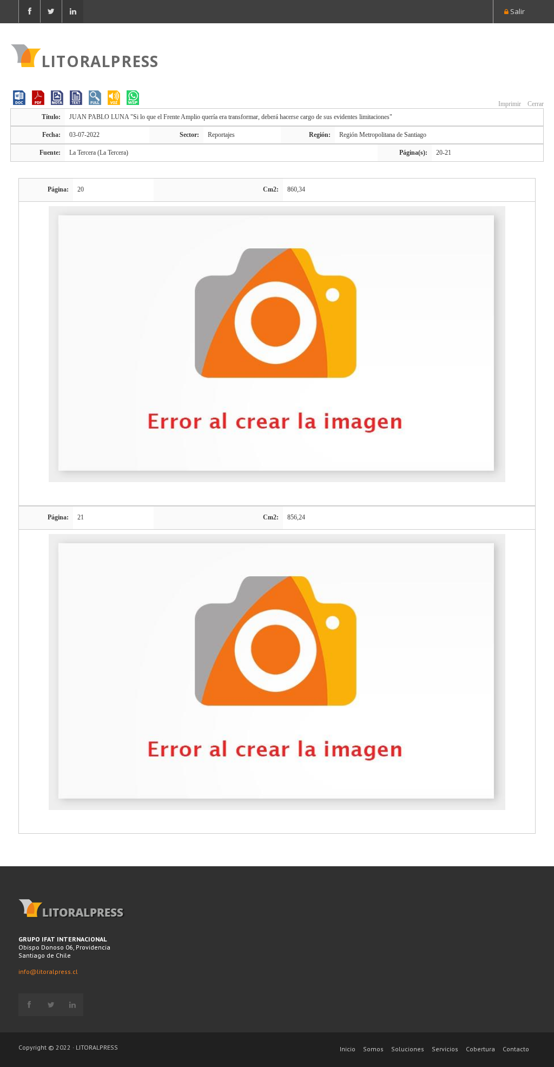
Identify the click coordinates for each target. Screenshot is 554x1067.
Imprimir (509, 104)
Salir (517, 11)
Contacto (516, 1049)
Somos (373, 1049)
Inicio (347, 1049)
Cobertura (480, 1049)
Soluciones (407, 1049)
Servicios (445, 1049)
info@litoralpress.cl (48, 971)
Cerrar (535, 104)
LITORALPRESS (100, 60)
